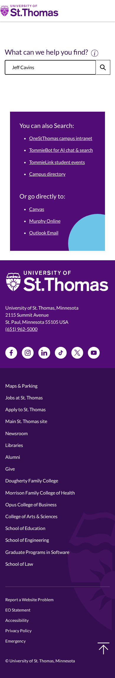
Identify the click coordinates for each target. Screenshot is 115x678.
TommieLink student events (57, 162)
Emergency (15, 640)
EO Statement (17, 609)
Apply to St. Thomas (25, 409)
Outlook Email (43, 232)
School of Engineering (27, 540)
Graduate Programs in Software (37, 552)
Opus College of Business (31, 504)
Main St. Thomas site (26, 421)
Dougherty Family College (31, 480)
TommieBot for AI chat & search (61, 150)
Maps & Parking (21, 385)
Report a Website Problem (29, 599)
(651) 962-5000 (21, 329)
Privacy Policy (18, 630)
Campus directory (47, 174)
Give (10, 468)
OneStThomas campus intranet (60, 138)
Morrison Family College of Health (40, 492)
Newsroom (16, 433)
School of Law (19, 564)
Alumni (12, 457)
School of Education (25, 528)
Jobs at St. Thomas (24, 397)
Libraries (14, 445)
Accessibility (17, 620)
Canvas (36, 209)
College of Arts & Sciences (31, 516)
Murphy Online (44, 221)
